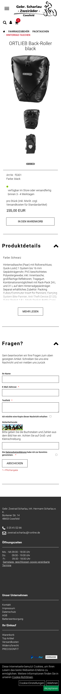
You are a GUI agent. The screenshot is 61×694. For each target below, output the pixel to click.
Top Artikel (8, 638)
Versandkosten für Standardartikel (26, 204)
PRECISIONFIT (10, 649)
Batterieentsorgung (12, 618)
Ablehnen (52, 683)
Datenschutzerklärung (16, 452)
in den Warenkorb (30, 221)
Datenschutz (9, 611)
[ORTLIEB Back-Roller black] (30, 79)
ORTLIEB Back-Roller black (30, 46)
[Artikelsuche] (5, 23)
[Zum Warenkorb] (16, 23)
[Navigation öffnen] (7, 9)
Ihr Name (6, 373)
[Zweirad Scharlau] (35, 8)
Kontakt (6, 604)
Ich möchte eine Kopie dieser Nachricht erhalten (24, 416)
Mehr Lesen (30, 311)
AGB (4, 615)
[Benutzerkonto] (10, 22)
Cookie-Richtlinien (22, 677)
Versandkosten (10, 641)
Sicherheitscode (9, 422)
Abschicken (15, 463)
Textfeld (6, 400)
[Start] (4, 31)
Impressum (8, 608)
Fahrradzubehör (18, 31)
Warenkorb (8, 634)
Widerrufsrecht (10, 645)
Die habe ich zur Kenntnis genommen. (24, 453)
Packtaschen (40, 31)
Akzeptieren (51, 688)
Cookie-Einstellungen (32, 683)
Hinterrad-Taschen (18, 35)
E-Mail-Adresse (9, 387)
